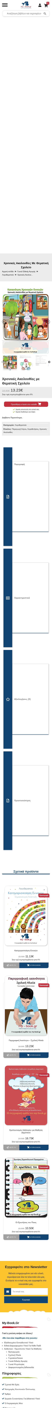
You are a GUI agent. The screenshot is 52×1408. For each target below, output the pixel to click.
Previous (2, 362)
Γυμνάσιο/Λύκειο (15, 1358)
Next (49, 362)
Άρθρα (8, 1394)
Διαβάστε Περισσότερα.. (12, 417)
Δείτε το (12, 965)
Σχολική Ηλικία (14, 1355)
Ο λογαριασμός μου (14, 1403)
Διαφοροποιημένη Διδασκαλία (21, 1367)
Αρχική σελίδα (8, 271)
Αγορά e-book (35, 965)
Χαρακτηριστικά (22, 598)
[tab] (26, 497)
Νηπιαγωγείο (14, 1352)
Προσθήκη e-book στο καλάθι (24, 404)
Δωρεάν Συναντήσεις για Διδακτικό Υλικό (22, 1399)
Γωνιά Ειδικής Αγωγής (26, 271)
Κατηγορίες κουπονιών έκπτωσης (20, 1389)
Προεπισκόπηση (22, 800)
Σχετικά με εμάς (12, 1384)
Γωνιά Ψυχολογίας (16, 1364)
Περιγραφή (19, 464)
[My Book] (26, 5)
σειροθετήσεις (32, 429)
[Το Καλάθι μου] (44, 5)
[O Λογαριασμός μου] (38, 5)
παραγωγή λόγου (19, 429)
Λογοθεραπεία (8, 275)
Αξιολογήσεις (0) (22, 699)
